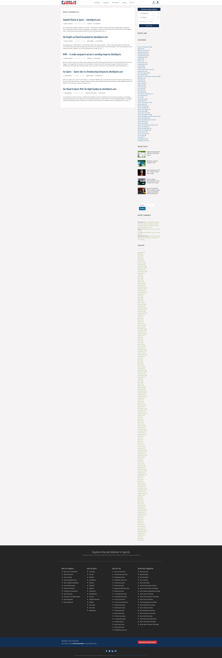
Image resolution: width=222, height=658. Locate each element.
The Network (115, 2)
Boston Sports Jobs (119, 613)
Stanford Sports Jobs (119, 605)
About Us (132, 2)
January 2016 (141, 467)
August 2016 (141, 457)
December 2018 (142, 408)
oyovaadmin (68, 75)
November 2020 (142, 372)
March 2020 (141, 386)
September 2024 (142, 292)
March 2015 (141, 483)
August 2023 (141, 315)
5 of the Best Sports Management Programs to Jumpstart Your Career (149, 237)
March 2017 (141, 445)
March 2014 (141, 504)
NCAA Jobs (141, 87)
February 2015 (142, 485)
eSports (140, 59)
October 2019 (142, 394)
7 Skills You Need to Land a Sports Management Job (148, 226)
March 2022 (141, 344)
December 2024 (142, 287)
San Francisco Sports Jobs (121, 602)
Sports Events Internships (146, 594)
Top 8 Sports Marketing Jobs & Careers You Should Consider (148, 223)
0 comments (97, 23)
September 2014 (142, 493)
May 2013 (140, 521)
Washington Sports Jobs (120, 580)
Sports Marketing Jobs (69, 585)
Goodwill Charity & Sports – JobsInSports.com (82, 19)
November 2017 (142, 431)
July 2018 (140, 417)
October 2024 (142, 290)
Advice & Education (91, 93)
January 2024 (141, 306)
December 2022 (142, 328)
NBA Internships (144, 574)
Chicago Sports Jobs (119, 577)
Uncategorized (142, 139)
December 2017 (142, 429)
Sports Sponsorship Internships (148, 619)
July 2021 (140, 358)
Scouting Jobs (142, 95)
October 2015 (142, 472)
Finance (140, 61)
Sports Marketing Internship (146, 120)
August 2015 (141, 476)
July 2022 (140, 337)
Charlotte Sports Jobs (119, 616)
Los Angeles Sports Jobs (120, 594)
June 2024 (140, 297)
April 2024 (141, 301)
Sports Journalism (143, 113)
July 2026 (140, 254)
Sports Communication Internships (149, 588)
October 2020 (142, 374)
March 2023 (141, 323)
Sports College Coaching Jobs (71, 583)
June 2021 (140, 360)
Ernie (139, 225)
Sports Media (141, 121)
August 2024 (141, 294)
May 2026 (140, 257)
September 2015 (142, 474)
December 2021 (142, 349)
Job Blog (124, 2)
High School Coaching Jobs (70, 571)
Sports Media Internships (146, 608)
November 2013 (142, 511)
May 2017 (140, 441)
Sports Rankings (142, 127)
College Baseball (142, 55)
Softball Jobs (141, 101)
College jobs (141, 57)
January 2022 (141, 348)
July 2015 (140, 478)
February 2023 (142, 325)
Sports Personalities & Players (146, 125)
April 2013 (141, 523)
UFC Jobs (140, 137)
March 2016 (141, 464)
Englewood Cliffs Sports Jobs (121, 588)
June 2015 (140, 479)
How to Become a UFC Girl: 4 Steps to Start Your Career (153, 171)
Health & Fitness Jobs (69, 588)
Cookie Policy (137, 655)
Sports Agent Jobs (68, 599)
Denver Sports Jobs (119, 627)
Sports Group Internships (146, 599)
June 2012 (140, 538)
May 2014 (140, 500)
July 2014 (140, 497)
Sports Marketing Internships (147, 605)
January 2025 (141, 285)
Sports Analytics (142, 106)
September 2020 (142, 375)
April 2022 (141, 342)
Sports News (90, 75)
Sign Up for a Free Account (147, 642)
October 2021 (142, 353)
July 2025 (140, 275)
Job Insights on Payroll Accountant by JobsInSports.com (85, 37)
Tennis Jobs (141, 135)
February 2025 (142, 283)
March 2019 (141, 403)
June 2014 (140, 498)
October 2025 (142, 270)
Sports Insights (142, 107)
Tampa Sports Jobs (119, 610)
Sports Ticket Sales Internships (148, 621)
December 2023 (142, 308)
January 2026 (141, 264)
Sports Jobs (141, 111)
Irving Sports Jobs (118, 621)
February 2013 (142, 526)
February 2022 (142, 346)
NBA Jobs (140, 85)
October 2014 (142, 491)
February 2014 (142, 505)
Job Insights (90, 41)
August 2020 (141, 377)
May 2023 (140, 320)
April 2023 (141, 322)
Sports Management (144, 114)
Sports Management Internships (148, 602)
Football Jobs (141, 64)
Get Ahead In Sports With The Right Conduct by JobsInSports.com (89, 89)
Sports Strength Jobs (144, 128)
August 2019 (141, 398)
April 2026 (141, 259)
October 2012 (142, 533)
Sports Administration (144, 102)
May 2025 (140, 278)
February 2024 (142, 304)
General (89, 23)
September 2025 (142, 271)
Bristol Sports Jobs (119, 585)
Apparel (140, 48)
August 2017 (141, 436)
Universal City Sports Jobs (121, 574)
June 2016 (140, 458)
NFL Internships (144, 577)
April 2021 (141, 363)
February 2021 (142, 367)
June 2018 (140, 419)
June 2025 (140, 276)
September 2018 (142, 413)
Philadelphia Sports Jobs (120, 630)
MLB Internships (144, 571)
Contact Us (144, 655)
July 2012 (140, 537)
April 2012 (141, 540)
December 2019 (142, 391)
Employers (106, 2)
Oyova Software (93, 655)
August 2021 (141, 356)
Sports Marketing (143, 118)
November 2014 (142, 490)
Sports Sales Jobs (68, 594)
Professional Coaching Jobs (71, 591)
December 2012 (142, 530)
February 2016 (142, 465)
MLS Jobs (140, 80)
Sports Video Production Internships (149, 624)
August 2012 (141, 535)
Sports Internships (143, 109)
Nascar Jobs (141, 83)
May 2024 (140, 299)
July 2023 (140, 316)
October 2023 (142, 311)
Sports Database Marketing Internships (150, 591)
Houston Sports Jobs (119, 599)
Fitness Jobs (141, 62)
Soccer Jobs (92, 608)
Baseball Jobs (141, 52)
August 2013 (141, 516)
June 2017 (140, 439)
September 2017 (142, 434)
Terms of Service (121, 655)
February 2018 (142, 426)
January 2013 (141, 528)
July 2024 (140, 296)
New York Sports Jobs (119, 571)
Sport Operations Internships (147, 610)
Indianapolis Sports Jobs (120, 596)
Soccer (140, 97)
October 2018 (142, 412)
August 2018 (141, 415)
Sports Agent (141, 104)
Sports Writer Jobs (68, 574)
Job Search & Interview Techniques (148, 76)
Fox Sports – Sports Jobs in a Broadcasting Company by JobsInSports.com (93, 71)
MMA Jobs (141, 81)
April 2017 (141, 443)
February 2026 (142, 263)
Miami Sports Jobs (119, 591)
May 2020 (140, 382)
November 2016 (142, 452)
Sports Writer (141, 132)
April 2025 (141, 280)
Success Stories (142, 133)
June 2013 (140, 519)
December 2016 (142, 450)
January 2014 (141, 507)
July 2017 (140, 438)
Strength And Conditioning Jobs (72, 596)
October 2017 (142, 432)
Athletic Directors (143, 50)
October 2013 (142, 512)
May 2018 (140, 420)
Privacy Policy (129, 655)
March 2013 (141, 524)
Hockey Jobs (141, 71)
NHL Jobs (140, 90)
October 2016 (142, 453)
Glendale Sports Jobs (119, 608)
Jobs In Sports (69, 23)
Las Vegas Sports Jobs (120, 619)
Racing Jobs (141, 92)
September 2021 (142, 354)
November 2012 (142, 531)
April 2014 (141, 502)
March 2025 (141, 282)
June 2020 (140, 380)
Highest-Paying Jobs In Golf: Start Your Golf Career (153, 153)
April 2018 (141, 422)
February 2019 (142, 405)
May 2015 (140, 481)
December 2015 (142, 469)
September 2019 (142, 396)
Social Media (141, 99)
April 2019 (141, 401)
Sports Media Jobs (68, 602)
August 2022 (141, 335)
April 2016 (141, 462)
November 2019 (142, 393)
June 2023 (140, 318)
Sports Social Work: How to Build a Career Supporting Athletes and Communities (153, 191)
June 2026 (140, 256)
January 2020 (141, 389)
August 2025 (141, 273)
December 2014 (142, 488)
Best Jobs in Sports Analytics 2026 (152, 161)
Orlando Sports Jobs (119, 583)
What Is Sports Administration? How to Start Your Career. (153, 181)
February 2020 (142, 387)
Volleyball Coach (142, 140)
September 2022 (142, 334)
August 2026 (141, 252)
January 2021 (141, 368)
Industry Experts (142, 73)
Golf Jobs (140, 68)
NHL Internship (144, 580)
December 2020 (142, 370)
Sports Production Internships (147, 613)
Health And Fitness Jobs (144, 69)
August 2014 (141, 495)
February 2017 (142, 446)
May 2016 (140, 460)
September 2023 (142, 313)
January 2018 (141, 427)
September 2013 (142, 514)
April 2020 (141, 384)
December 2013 (142, 509)
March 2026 (141, 261)
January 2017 (141, 448)
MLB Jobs (140, 78)
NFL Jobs (140, 88)
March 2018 (141, 424)
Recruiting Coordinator (144, 94)
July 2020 (140, 379)
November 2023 (142, 309)
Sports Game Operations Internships (149, 596)
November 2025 (142, 268)
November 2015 (142, 471)
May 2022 (140, 341)
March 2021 (141, 365)
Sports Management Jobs (70, 580)
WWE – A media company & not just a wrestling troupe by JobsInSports (92, 54)
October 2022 (142, 332)
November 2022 (142, 330)
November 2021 (142, 351)
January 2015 (141, 486)
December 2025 (142, 266)
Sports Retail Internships (146, 616)
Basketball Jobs (142, 54)
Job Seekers (97, 2)
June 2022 (140, 339)
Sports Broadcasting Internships (148, 585)
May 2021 (140, 361)
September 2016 (142, 455)
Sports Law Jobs (68, 577)
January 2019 (141, 406)
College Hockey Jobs (94, 599)
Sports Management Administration (148, 116)
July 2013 (140, 517)
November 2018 (142, 410)
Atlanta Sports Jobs (119, 624)
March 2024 (141, 302)
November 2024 (142, 289)
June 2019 (140, 400)
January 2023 (141, 327)
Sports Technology (143, 130)
